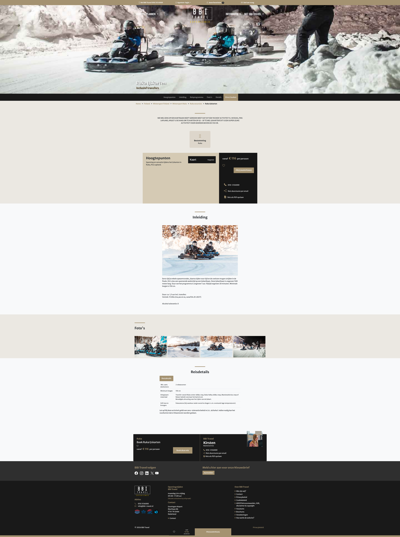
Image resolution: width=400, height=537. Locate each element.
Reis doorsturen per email (238, 191)
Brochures (240, 512)
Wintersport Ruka (179, 104)
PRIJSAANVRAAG (244, 170)
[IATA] (143, 512)
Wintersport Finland (161, 104)
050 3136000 (143, 504)
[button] (169, 97)
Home (138, 104)
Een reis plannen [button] (146, 14)
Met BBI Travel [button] (253, 14)
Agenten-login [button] (183, 3)
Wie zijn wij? (241, 491)
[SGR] (149, 512)
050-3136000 (233, 185)
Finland (147, 104)
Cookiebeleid (241, 500)
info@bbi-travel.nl (145, 506)
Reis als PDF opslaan (236, 197)
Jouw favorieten (216, 3)
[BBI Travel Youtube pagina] (157, 474)
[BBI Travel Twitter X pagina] (152, 474)
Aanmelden (208, 473)
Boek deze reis (182, 450)
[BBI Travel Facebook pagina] (137, 474)
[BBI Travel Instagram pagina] (142, 474)
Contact (172, 518)
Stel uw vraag (248, 3)
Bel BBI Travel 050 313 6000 (152, 3)
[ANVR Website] (137, 512)
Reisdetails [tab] (166, 378)
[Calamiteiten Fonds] (156, 512)
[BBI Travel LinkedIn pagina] (147, 474)
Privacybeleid (241, 497)
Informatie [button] (232, 14)
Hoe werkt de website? (245, 518)
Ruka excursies (196, 104)
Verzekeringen (242, 515)
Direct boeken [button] (230, 97)
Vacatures (240, 509)
